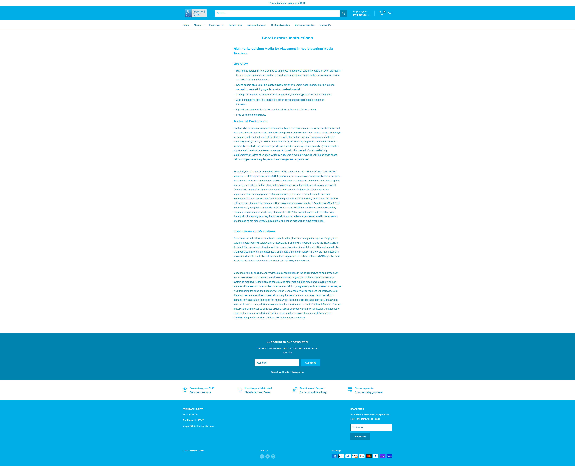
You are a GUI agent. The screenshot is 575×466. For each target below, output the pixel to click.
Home (186, 25)
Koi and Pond (235, 25)
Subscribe (310, 362)
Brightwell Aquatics (280, 25)
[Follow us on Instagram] (273, 456)
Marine (197, 25)
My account (360, 14)
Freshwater (214, 25)
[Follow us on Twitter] (267, 456)
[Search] (343, 13)
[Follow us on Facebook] (262, 456)
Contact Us (325, 25)
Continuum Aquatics (305, 25)
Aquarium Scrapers (256, 25)
